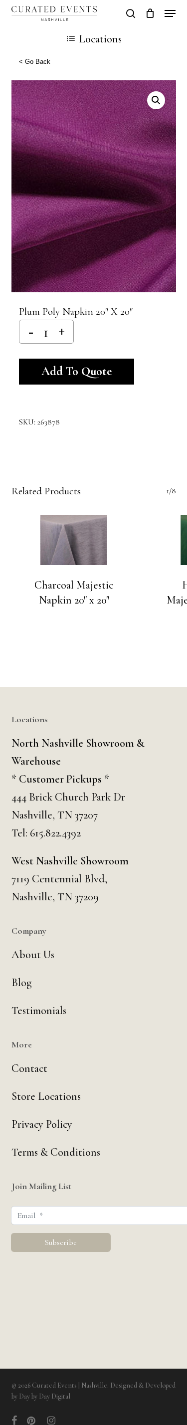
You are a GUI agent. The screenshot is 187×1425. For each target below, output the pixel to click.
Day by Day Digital (44, 1396)
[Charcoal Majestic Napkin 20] (74, 540)
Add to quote (76, 371)
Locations (100, 38)
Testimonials (38, 1010)
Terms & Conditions (55, 1152)
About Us (32, 954)
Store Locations (46, 1096)
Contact (29, 1068)
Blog (21, 982)
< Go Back (34, 61)
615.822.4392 (55, 832)
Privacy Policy (41, 1124)
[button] (170, 13)
